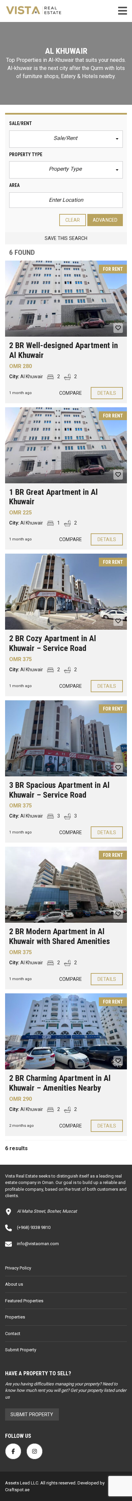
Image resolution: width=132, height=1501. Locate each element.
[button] (66, 139)
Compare (70, 393)
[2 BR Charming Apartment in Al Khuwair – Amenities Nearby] (66, 1031)
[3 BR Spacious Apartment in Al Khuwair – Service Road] (66, 738)
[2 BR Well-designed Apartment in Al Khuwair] (66, 299)
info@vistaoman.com (38, 1243)
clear (72, 220)
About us (14, 1284)
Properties (15, 1317)
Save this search (66, 238)
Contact (12, 1333)
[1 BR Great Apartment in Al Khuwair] (66, 445)
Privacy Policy (18, 1267)
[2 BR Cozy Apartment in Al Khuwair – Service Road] (66, 592)
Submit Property (20, 1349)
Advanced (105, 220)
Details (106, 393)
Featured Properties (24, 1300)
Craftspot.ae (17, 1489)
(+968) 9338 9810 (33, 1227)
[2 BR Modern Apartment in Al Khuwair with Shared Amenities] (66, 885)
